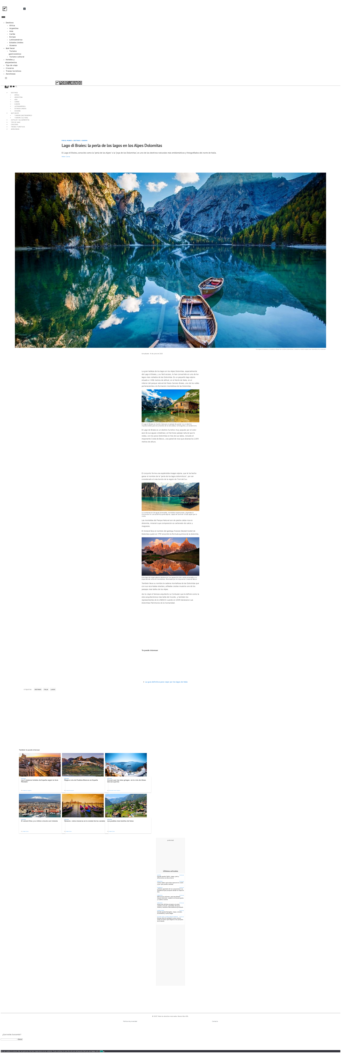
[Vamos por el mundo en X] (11, 87)
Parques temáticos (173, 916)
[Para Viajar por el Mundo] (69, 83)
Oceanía (13, 45)
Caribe (12, 34)
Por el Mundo (67, 140)
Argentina (13, 28)
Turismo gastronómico (15, 52)
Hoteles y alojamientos (11, 61)
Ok (101, 1051)
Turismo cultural (16, 57)
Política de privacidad (130, 1021)
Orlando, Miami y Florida (163, 916)
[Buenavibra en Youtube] (13, 87)
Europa (12, 37)
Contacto (215, 1021)
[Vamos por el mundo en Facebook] (5, 87)
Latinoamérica (15, 40)
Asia (11, 31)
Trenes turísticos (13, 71)
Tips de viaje (11, 65)
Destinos (10, 23)
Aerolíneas (10, 74)
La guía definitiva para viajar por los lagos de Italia (166, 682)
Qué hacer (10, 48)
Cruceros (10, 68)
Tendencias (159, 887)
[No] (103, 1051)
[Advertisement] (105, 165)
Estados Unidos (16, 43)
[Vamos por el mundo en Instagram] (8, 87)
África (12, 25)
